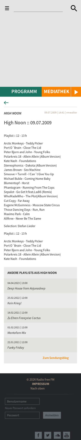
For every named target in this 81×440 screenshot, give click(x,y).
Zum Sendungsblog (56, 358)
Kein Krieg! (14, 303)
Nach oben (37, 388)
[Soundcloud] (57, 435)
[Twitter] (47, 435)
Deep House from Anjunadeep (26, 288)
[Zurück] (40, 104)
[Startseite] (41, 8)
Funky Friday (15, 347)
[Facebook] (38, 435)
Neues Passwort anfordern (20, 408)
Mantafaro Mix (16, 333)
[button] (61, 92)
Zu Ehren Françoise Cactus (23, 318)
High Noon (12, 113)
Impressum (40, 384)
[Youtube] (66, 435)
